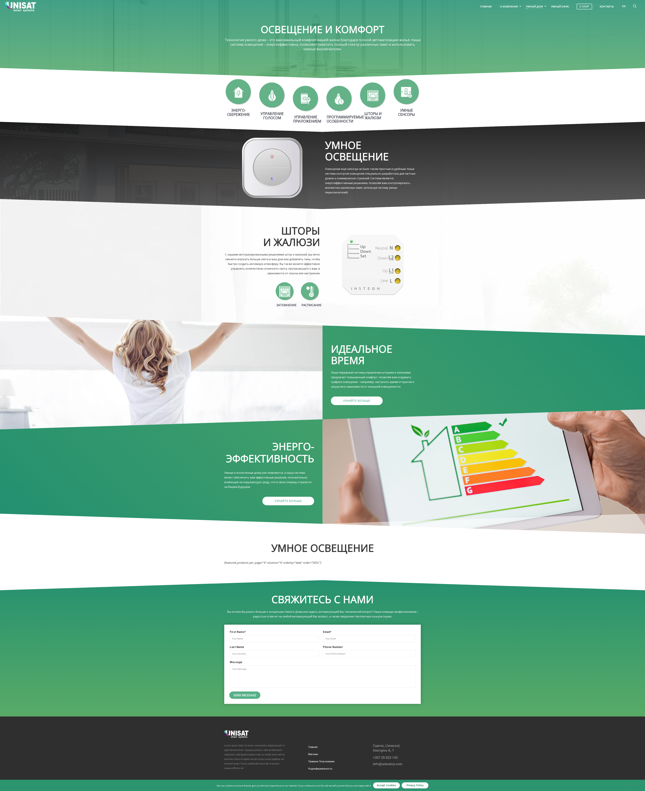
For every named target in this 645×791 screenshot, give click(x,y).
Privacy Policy (415, 785)
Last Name (237, 647)
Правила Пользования (321, 761)
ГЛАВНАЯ (486, 6)
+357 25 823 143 (385, 758)
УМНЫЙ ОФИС (560, 6)
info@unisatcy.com (387, 764)
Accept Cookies (386, 785)
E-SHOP (584, 7)
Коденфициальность (320, 768)
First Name (238, 632)
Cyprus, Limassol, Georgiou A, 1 (386, 748)
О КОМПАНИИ (509, 6)
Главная (312, 747)
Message (236, 662)
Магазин (313, 754)
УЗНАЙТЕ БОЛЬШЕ (356, 401)
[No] (629, 785)
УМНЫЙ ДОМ (534, 6)
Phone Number (333, 647)
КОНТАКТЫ (607, 6)
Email (327, 632)
